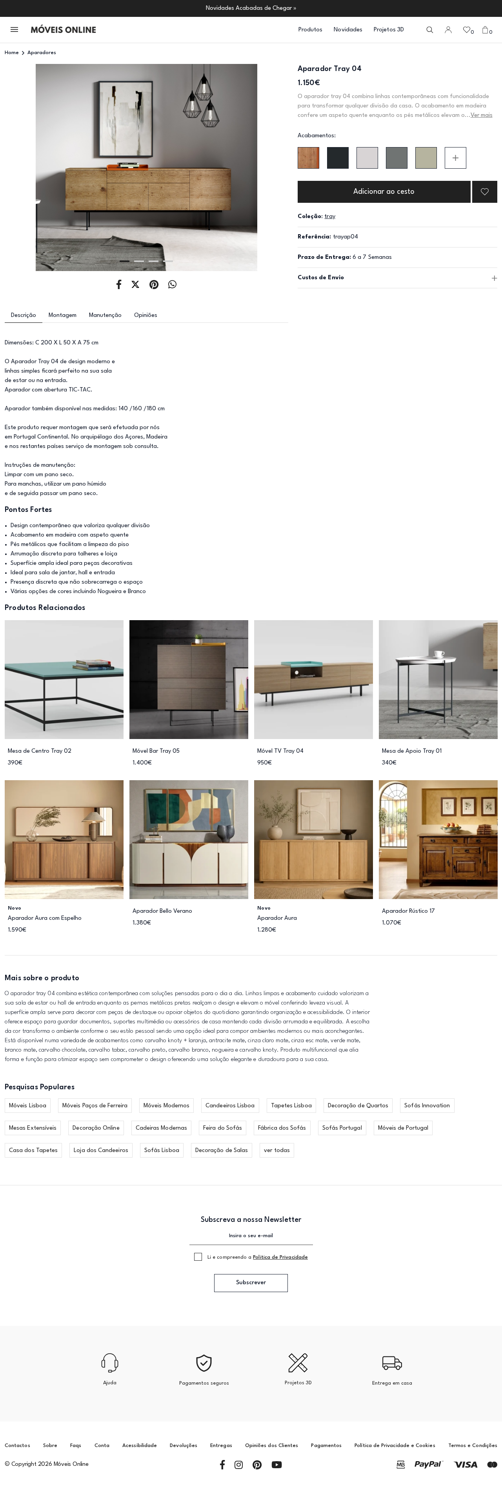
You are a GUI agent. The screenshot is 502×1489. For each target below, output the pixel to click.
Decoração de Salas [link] (221, 1151)
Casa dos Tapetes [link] (33, 1151)
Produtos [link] (310, 30)
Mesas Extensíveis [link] (32, 1128)
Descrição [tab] (23, 316)
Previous (33, 168)
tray (329, 217)
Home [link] (12, 52)
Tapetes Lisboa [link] (291, 1106)
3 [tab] (153, 261)
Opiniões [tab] (145, 316)
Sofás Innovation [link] (427, 1106)
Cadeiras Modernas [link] (161, 1128)
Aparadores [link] (41, 52)
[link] (63, 29)
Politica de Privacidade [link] (280, 1257)
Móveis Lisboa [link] (27, 1106)
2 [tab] (139, 261)
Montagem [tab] (62, 316)
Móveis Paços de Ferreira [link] (94, 1106)
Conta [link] (102, 1445)
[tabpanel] (146, 167)
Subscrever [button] (251, 1283)
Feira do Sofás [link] (222, 1128)
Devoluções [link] (183, 1445)
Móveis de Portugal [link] (403, 1128)
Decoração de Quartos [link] (358, 1106)
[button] (15, 30)
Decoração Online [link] (96, 1128)
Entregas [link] (221, 1445)
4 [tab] (168, 261)
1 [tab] (124, 261)
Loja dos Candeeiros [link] (101, 1151)
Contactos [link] (17, 1445)
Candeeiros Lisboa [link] (230, 1106)
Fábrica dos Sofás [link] (282, 1128)
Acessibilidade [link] (139, 1445)
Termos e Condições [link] (472, 1445)
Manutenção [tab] (105, 316)
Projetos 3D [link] (389, 30)
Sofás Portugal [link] (342, 1128)
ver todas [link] (277, 1151)
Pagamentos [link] (326, 1445)
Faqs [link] (75, 1445)
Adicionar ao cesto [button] (384, 191)
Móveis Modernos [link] (166, 1106)
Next (259, 168)
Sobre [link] (50, 1445)
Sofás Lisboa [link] (161, 1151)
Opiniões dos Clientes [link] (271, 1445)
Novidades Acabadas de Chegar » (251, 8)
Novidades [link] (348, 30)
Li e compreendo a (257, 1257)
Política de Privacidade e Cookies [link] (395, 1445)
